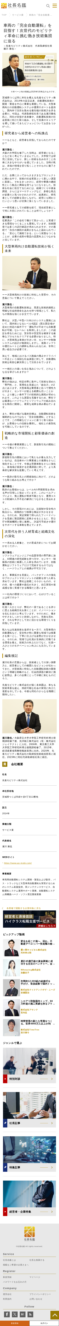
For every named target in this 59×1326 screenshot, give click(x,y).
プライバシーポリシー (40, 1294)
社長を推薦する (37, 1260)
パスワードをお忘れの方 (15, 1282)
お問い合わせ (36, 1299)
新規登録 (14, 1323)
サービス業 (18, 15)
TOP (4, 15)
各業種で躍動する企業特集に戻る (24, 908)
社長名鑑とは (9, 1260)
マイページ (35, 1277)
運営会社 (7, 1294)
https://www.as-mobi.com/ (18, 863)
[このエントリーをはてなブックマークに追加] (22, 1314)
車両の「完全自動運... (40, 15)
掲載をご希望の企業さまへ (16, 1265)
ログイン (44, 1323)
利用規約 (7, 1299)
